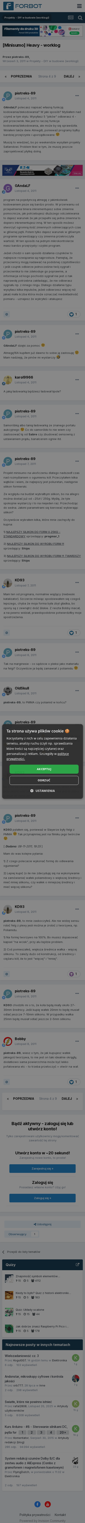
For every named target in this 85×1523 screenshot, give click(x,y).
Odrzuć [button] (44, 780)
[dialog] (42, 761)
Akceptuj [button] (44, 769)
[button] (42, 790)
